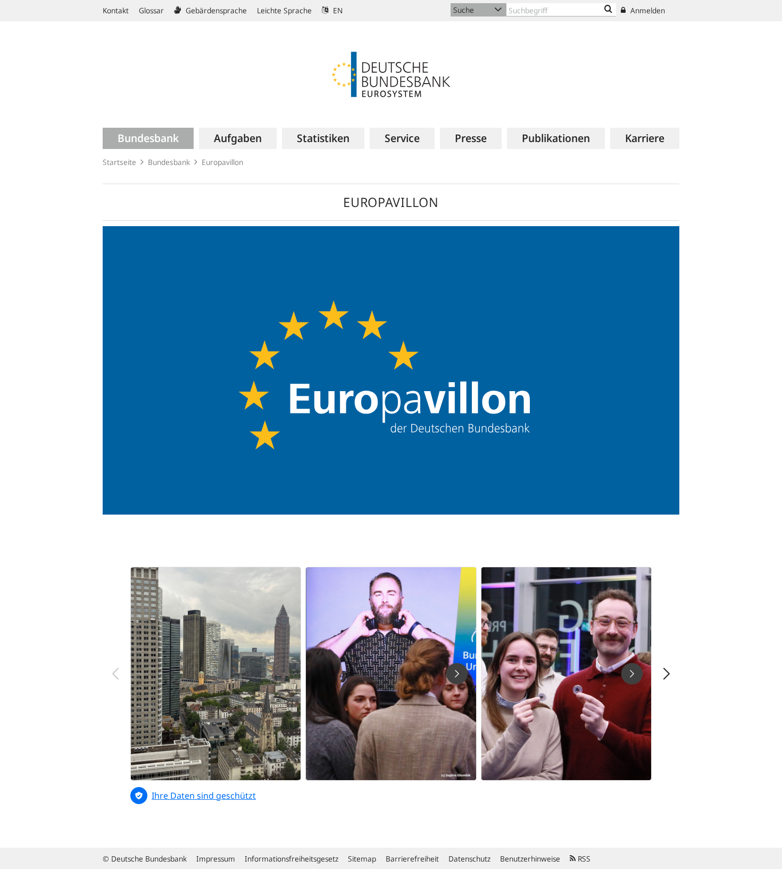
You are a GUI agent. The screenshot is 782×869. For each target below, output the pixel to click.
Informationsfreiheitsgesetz (291, 859)
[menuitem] (148, 138)
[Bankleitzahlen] (608, 9)
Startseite (119, 162)
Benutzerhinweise (530, 859)
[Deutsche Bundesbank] (391, 73)
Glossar (151, 10)
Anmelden (646, 10)
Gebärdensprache (215, 10)
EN (337, 10)
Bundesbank (169, 162)
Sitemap (362, 859)
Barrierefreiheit (412, 859)
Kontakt (116, 10)
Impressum (215, 859)
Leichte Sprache (284, 10)
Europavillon (222, 162)
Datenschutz (469, 859)
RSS (583, 859)
